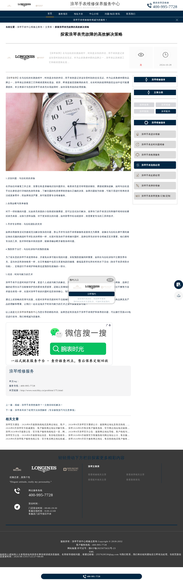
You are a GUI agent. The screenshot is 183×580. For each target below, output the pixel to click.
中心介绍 (94, 14)
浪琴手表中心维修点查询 (29, 27)
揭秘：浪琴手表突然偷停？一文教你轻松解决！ (39, 405)
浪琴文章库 (94, 466)
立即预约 (91, 294)
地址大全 (78, 14)
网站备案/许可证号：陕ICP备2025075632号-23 (91, 548)
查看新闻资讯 (133, 480)
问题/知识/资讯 (112, 14)
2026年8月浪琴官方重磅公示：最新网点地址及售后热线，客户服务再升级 (105, 424)
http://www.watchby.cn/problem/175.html (42, 390)
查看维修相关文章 (97, 474)
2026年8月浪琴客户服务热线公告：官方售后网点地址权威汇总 (37, 439)
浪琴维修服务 (158, 122)
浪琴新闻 (144, 111)
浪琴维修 (165, 105)
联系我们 (130, 14)
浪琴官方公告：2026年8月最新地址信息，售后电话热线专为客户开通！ (42, 435)
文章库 (48, 27)
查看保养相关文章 (135, 474)
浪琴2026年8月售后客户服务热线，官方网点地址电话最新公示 (100, 428)
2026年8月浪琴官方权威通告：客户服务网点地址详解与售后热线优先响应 (43, 428)
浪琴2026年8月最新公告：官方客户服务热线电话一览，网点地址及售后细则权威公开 (49, 432)
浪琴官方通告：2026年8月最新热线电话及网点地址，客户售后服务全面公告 (44, 424)
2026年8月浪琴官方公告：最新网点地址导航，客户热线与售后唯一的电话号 (107, 432)
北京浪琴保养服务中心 (26, 312)
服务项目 (63, 14)
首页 (50, 13)
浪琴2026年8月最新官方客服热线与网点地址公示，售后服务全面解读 (103, 435)
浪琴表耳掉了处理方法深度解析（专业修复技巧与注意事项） (46, 410)
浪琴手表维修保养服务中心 (95, 4)
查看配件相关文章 (97, 480)
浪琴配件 (165, 111)
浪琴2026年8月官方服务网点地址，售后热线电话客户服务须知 (100, 439)
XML (91, 552)
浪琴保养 (12, 78)
